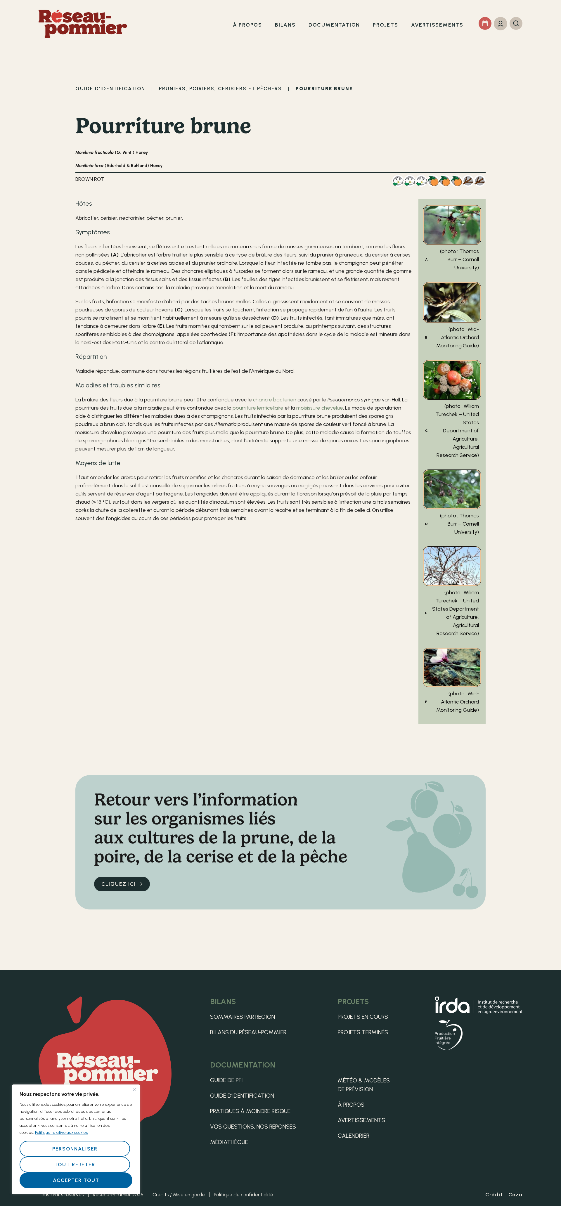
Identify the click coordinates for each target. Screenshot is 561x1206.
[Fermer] (134, 1089)
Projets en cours (363, 1016)
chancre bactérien (274, 399)
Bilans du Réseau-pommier (248, 1032)
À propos (351, 1104)
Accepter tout (76, 1180)
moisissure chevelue (319, 408)
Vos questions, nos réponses (253, 1126)
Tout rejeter (74, 1164)
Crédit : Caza (503, 1195)
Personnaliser (75, 1149)
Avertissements (361, 1120)
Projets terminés (363, 1032)
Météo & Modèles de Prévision (364, 1085)
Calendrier (353, 1135)
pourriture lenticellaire (258, 408)
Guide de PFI (226, 1080)
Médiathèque (229, 1142)
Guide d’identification (242, 1095)
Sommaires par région (242, 1016)
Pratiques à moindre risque (250, 1111)
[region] (76, 1139)
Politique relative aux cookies (61, 1132)
